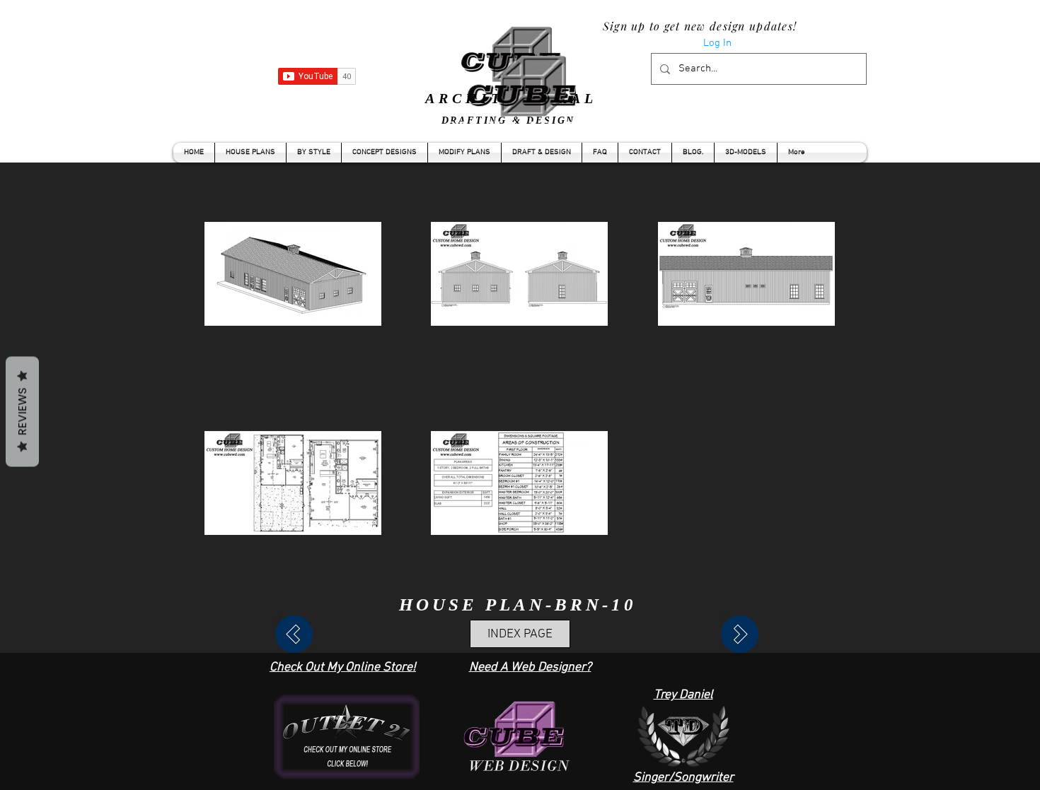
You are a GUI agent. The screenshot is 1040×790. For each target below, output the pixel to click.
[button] (314, 153)
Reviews (22, 412)
